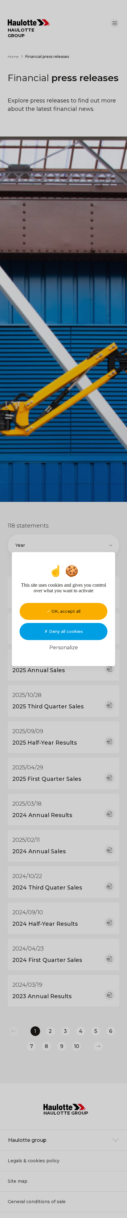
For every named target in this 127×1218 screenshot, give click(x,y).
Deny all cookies (65, 631)
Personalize (63, 647)
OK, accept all (65, 611)
